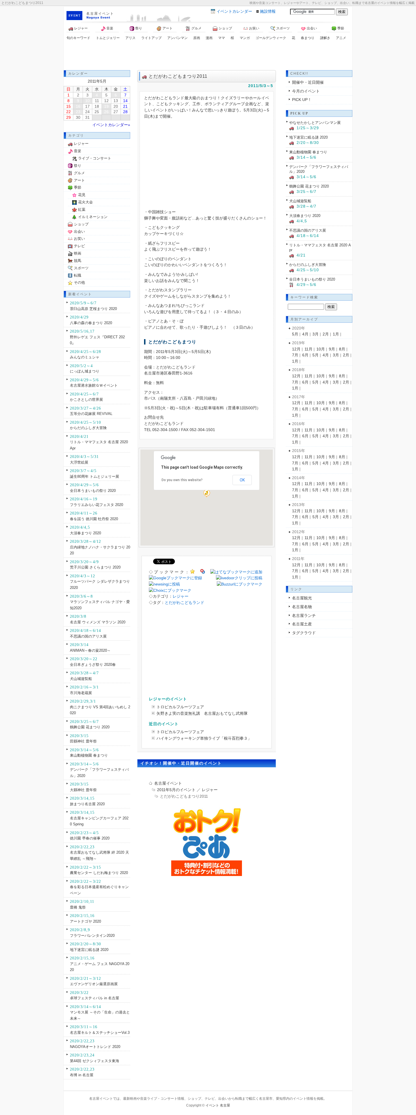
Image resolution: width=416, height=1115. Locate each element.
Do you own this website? (182, 480)
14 (125, 100)
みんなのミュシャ (84, 357)
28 (125, 111)
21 (125, 106)
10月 (320, 349)
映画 (77, 253)
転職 (77, 275)
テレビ (79, 246)
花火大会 (85, 202)
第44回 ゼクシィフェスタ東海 (94, 1061)
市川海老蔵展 (81, 693)
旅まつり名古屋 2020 (87, 804)
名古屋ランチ (304, 615)
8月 (342, 349)
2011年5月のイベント (176, 789)
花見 (81, 195)
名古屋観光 (302, 598)
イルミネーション (93, 217)
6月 (305, 355)
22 (68, 111)
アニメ (341, 38)
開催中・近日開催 (308, 82)
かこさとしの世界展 (86, 399)
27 (115, 111)
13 (115, 100)
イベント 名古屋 (217, 1105)
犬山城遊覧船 (81, 679)
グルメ (196, 28)
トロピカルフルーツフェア (180, 707)
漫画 (209, 38)
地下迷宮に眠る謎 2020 (89, 950)
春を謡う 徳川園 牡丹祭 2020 (94, 519)
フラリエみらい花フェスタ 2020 (96, 505)
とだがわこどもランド (184, 602)
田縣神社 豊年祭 (83, 741)
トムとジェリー (108, 38)
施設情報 (268, 11)
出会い (312, 28)
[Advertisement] (208, 56)
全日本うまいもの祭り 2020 (93, 490)
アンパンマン (177, 38)
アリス (130, 38)
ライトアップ (151, 38)
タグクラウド (304, 632)
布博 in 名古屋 (81, 1075)
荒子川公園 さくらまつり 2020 (95, 567)
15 (68, 106)
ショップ (225, 28)
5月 (295, 334)
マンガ (245, 38)
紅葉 (81, 209)
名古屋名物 (302, 606)
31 (87, 117)
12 (106, 100)
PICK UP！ (302, 99)
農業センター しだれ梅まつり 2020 (99, 873)
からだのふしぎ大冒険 (88, 428)
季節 (340, 28)
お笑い (254, 28)
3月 (315, 334)
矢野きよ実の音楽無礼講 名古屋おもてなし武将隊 (202, 713)
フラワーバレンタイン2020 (92, 935)
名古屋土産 (302, 624)
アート (167, 28)
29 (68, 117)
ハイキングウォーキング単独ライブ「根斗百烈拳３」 (204, 738)
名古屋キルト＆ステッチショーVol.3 (100, 1032)
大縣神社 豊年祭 (83, 790)
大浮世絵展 (79, 462)
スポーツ (283, 28)
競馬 (77, 261)
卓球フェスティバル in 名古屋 (94, 998)
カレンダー (234, 11)
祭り (138, 28)
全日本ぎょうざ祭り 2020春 (93, 664)
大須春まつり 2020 (85, 533)
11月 (308, 349)
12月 (296, 349)
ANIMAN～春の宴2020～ (90, 650)
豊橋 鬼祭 (78, 907)
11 (97, 100)
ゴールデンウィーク (271, 38)
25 (97, 111)
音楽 (109, 28)
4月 (305, 334)
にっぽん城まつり (84, 371)
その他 (79, 282)
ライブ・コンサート (94, 158)
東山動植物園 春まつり (89, 755)
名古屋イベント (100, 14)
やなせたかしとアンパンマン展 (315, 122)
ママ (221, 38)
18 (97, 106)
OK (242, 480)
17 (87, 106)
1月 (336, 334)
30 (78, 117)
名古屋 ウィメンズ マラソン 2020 (97, 622)
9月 (332, 349)
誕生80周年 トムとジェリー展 (94, 476)
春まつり (307, 38)
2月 (326, 334)
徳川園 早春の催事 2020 (90, 838)
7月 (295, 355)
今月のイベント (306, 91)
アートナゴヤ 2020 (85, 921)
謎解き (325, 38)
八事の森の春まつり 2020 (91, 323)
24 (87, 111)
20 (115, 106)
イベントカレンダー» (111, 124)
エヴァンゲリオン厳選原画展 (94, 984)
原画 (196, 38)
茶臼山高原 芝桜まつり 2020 (93, 309)
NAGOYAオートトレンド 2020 (95, 1047)
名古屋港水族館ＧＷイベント (94, 385)
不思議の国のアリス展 (88, 636)
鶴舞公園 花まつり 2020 (90, 727)
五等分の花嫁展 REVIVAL (91, 414)
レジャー (81, 28)
